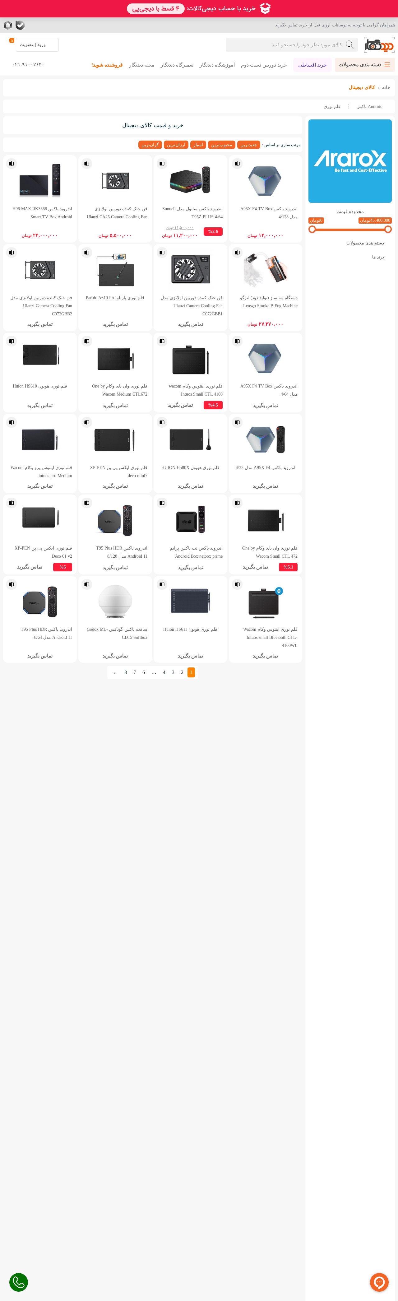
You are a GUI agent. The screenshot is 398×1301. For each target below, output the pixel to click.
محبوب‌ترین (221, 144)
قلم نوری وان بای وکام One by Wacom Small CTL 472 (270, 552)
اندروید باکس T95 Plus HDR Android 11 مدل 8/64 (46, 633)
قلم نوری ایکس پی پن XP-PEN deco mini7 (118, 471)
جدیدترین (248, 144)
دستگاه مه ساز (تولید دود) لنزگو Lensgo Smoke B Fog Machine (269, 301)
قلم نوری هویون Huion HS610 (40, 385)
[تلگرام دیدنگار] (45, 25)
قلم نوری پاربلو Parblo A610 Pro (115, 297)
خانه (385, 87)
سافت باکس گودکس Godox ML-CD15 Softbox (117, 633)
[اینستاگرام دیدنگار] (57, 25)
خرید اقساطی (312, 64)
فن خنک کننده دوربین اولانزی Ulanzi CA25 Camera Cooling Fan (117, 212)
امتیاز (198, 144)
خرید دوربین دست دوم (264, 64)
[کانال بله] (20, 25)
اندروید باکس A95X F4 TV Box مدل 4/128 (269, 212)
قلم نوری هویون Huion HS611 (190, 629)
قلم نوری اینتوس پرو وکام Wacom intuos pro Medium (41, 471)
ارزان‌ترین (176, 144)
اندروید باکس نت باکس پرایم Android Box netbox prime (196, 552)
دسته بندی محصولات (365, 243)
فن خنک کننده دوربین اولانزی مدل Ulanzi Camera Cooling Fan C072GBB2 (41, 305)
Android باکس (369, 106)
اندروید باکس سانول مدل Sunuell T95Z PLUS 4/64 (192, 212)
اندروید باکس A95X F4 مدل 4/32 (265, 467)
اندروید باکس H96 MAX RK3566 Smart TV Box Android (42, 212)
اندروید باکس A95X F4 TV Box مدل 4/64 (269, 390)
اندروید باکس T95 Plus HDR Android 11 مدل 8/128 (121, 552)
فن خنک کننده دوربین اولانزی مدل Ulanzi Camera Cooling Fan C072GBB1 (192, 305)
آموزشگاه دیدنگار (217, 64)
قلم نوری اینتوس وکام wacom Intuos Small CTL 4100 (196, 390)
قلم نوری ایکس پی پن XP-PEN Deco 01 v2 (43, 552)
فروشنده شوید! (107, 64)
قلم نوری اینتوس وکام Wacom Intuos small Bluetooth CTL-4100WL (270, 637)
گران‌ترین (150, 144)
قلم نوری (332, 106)
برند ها (378, 257)
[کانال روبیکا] (8, 25)
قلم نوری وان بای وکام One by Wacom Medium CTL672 (119, 390)
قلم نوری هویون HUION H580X (190, 467)
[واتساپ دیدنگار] (32, 25)
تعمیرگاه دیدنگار (177, 64)
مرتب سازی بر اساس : (281, 145)
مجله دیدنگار (142, 64)
